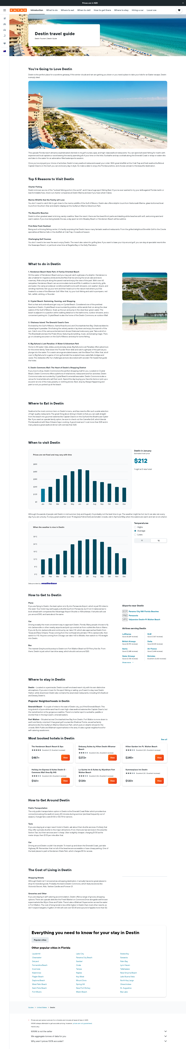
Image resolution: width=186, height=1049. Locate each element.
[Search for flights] (4, 18)
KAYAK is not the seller (41, 1031)
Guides (31, 1007)
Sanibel (79, 961)
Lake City (80, 953)
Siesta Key (124, 953)
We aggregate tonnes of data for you (48, 1036)
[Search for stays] (4, 24)
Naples (79, 973)
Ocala (78, 965)
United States (42, 1007)
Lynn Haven (125, 965)
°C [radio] (159, 540)
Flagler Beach (38, 976)
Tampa (79, 969)
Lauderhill (36, 953)
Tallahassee (125, 969)
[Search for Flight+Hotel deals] (4, 35)
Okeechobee (125, 984)
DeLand (35, 961)
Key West (80, 976)
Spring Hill (80, 984)
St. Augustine (126, 988)
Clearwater (37, 957)
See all (164, 739)
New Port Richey (83, 988)
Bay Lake (124, 992)
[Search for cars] (4, 30)
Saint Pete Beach (39, 988)
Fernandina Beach (39, 965)
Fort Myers (36, 992)
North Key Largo (127, 980)
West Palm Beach (39, 984)
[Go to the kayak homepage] (18, 10)
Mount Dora (81, 980)
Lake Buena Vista (127, 976)
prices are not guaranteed (82, 1023)
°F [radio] (142, 540)
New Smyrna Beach (128, 973)
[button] (183, 3)
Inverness (36, 969)
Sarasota (124, 957)
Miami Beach (81, 992)
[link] (65, 758)
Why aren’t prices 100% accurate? (47, 1041)
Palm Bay (124, 961)
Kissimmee (36, 973)
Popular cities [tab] (40, 940)
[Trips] (4, 43)
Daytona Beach (38, 980)
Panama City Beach (84, 957)
